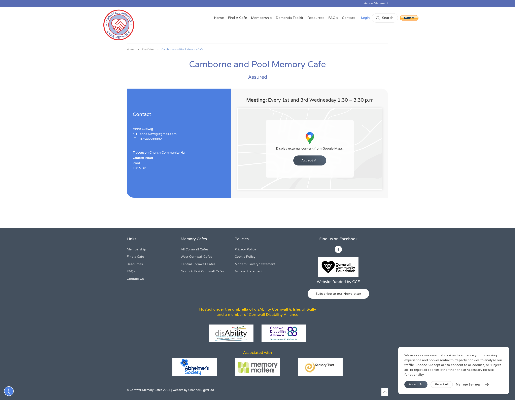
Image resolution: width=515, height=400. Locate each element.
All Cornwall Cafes (194, 249)
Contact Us (135, 279)
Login (365, 18)
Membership (261, 18)
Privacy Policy (245, 249)
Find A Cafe (237, 18)
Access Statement (376, 3)
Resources (315, 18)
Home (219, 18)
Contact (348, 18)
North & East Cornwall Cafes (202, 271)
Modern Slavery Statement (255, 264)
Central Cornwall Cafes (198, 264)
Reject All (441, 384)
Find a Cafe (135, 257)
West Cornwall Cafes (196, 257)
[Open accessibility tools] (9, 391)
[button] (384, 392)
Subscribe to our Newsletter (338, 294)
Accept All (309, 160)
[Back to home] (119, 25)
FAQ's (333, 18)
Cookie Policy (245, 257)
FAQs (131, 271)
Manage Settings (468, 384)
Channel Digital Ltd (201, 390)
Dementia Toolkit (289, 18)
